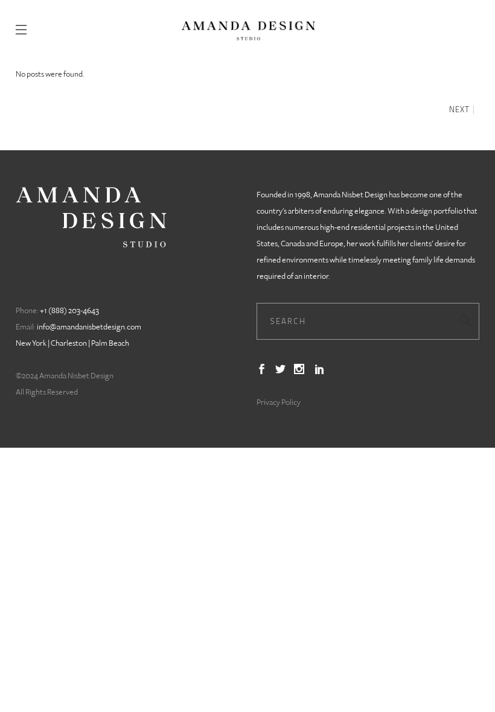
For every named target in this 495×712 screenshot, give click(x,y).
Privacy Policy (279, 402)
